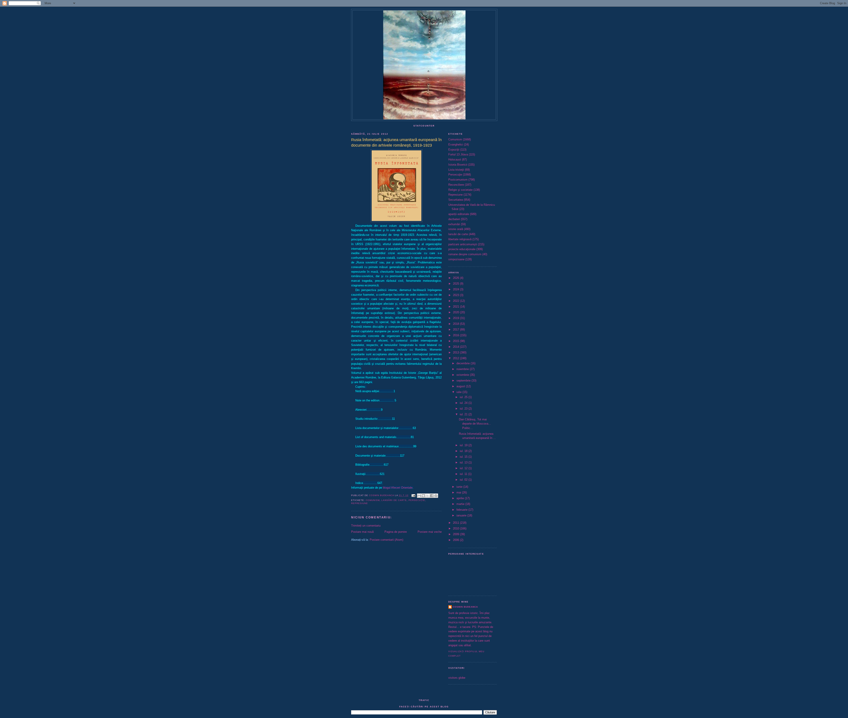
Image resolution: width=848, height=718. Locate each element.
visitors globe (456, 677)
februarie (462, 509)
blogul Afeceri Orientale (398, 487)
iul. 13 (464, 462)
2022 (456, 300)
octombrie (463, 374)
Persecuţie (417, 500)
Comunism (373, 500)
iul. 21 (464, 414)
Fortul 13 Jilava (458, 154)
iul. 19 (464, 445)
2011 (456, 522)
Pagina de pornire (395, 531)
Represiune (359, 503)
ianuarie (461, 515)
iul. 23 (464, 408)
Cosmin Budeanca (465, 607)
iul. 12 (464, 468)
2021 (456, 306)
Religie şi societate (460, 189)
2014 (456, 346)
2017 (456, 329)
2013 (456, 352)
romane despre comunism (464, 254)
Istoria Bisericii (457, 164)
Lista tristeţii (456, 169)
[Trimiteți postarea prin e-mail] (413, 495)
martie (460, 504)
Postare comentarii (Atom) (386, 539)
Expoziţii (453, 149)
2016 (456, 335)
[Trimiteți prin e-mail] (419, 495)
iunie (459, 486)
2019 (456, 318)
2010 (456, 528)
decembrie (463, 363)
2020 (456, 312)
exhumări (454, 224)
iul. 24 (464, 402)
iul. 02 (464, 479)
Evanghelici (455, 144)
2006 (456, 540)
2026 (456, 278)
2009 (456, 534)
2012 (456, 358)
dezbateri (454, 219)
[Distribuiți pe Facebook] (432, 495)
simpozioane (456, 259)
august (461, 386)
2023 (456, 295)
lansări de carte (394, 500)
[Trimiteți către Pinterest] (436, 495)
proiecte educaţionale (461, 249)
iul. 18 (464, 451)
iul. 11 (464, 474)
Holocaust (454, 159)
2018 (456, 323)
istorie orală (455, 229)
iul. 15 (464, 456)
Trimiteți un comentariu (365, 525)
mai (459, 492)
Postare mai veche (430, 531)
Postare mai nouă (362, 531)
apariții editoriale (458, 214)
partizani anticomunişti (462, 244)
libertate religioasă (459, 239)
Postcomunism (458, 179)
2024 (456, 289)
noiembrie (463, 369)
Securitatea (455, 199)
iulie (459, 392)
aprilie (460, 498)
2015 (456, 341)
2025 (456, 283)
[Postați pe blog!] (423, 495)
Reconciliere (456, 184)
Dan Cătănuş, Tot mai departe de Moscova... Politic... (475, 424)
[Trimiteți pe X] (427, 495)
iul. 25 (464, 397)
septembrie (463, 380)
